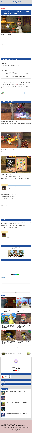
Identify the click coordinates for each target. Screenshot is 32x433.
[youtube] (16, 371)
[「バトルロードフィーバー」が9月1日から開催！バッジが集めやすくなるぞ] (16, 274)
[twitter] (12, 274)
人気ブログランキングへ (4, 378)
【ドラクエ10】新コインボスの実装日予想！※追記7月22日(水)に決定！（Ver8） (8, 342)
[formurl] (18, 371)
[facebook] (14, 274)
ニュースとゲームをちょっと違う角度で (16, 429)
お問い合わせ (15, 421)
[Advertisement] (16, 51)
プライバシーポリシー (20, 421)
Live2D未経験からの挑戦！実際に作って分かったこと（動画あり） (16, 413)
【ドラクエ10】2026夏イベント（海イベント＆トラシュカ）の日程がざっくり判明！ (23, 310)
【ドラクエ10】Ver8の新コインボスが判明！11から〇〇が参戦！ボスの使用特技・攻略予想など (23, 326)
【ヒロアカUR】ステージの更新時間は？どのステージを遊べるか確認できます (18, 396)
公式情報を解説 (3, 277)
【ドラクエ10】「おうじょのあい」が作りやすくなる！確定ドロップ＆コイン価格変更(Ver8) (8, 326)
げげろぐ (16, 2)
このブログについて (11, 421)
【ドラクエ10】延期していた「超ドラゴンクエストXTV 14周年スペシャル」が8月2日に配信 (8, 310)
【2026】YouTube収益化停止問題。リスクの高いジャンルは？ (16, 391)
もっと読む (16, 347)
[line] (18, 274)
